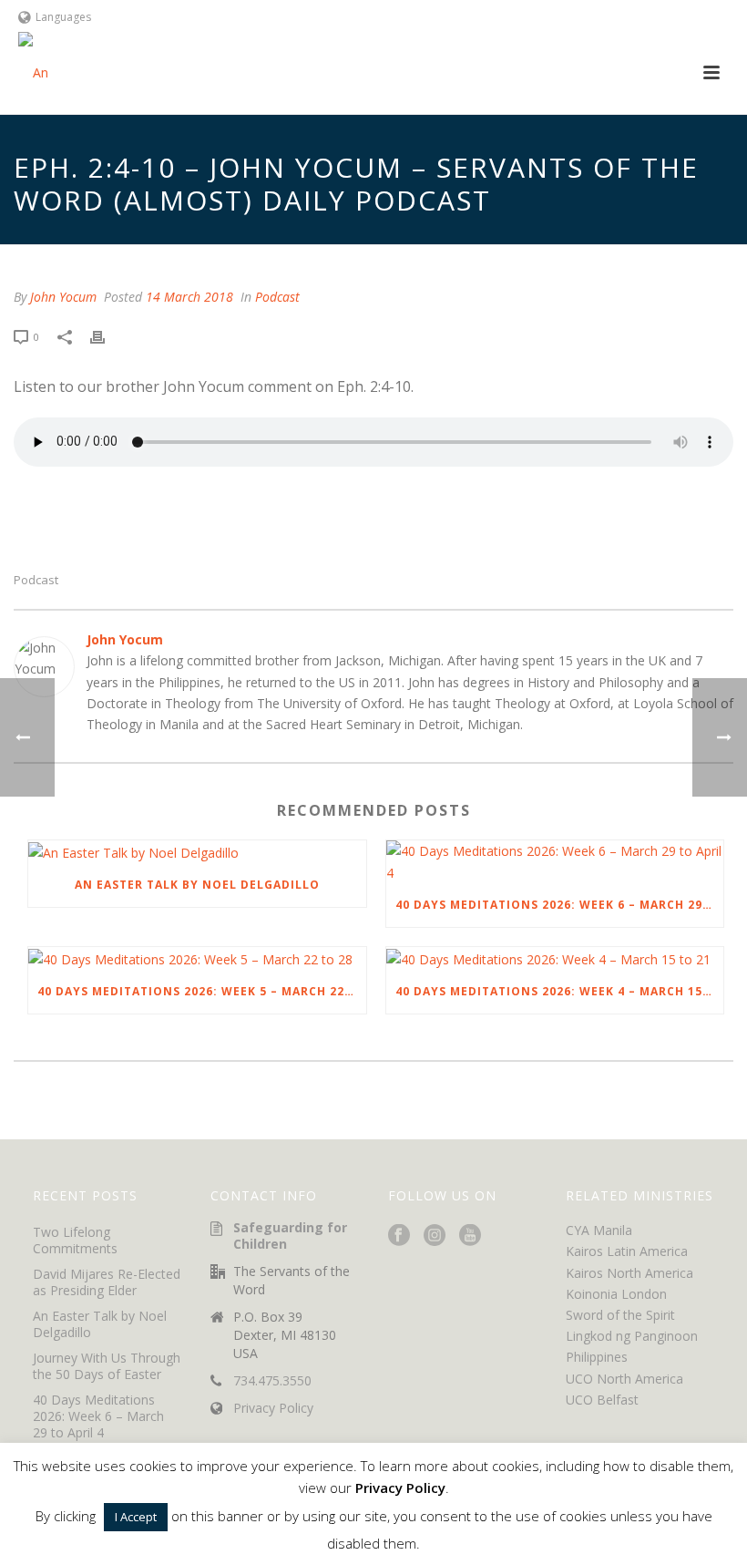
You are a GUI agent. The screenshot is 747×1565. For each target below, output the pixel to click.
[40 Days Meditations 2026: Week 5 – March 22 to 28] (197, 958)
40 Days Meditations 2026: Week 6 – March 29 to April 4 (559, 904)
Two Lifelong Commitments (75, 1240)
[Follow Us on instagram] (434, 1236)
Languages (63, 17)
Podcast (277, 296)
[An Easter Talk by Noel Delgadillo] (197, 851)
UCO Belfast (602, 1399)
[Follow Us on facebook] (399, 1236)
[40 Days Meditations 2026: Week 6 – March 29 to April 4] (555, 861)
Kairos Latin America (627, 1251)
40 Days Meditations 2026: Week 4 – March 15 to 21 (559, 991)
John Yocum (63, 296)
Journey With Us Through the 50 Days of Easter (106, 1366)
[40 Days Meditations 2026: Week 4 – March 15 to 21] (555, 958)
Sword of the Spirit (620, 1314)
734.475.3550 (272, 1381)
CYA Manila (599, 1230)
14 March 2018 (189, 296)
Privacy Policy (273, 1408)
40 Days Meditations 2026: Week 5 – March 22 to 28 (201, 991)
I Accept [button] (136, 1516)
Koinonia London (616, 1293)
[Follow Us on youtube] (470, 1236)
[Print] (106, 335)
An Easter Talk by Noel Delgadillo (197, 884)
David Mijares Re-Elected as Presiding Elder (106, 1282)
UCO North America (624, 1378)
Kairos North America (629, 1273)
